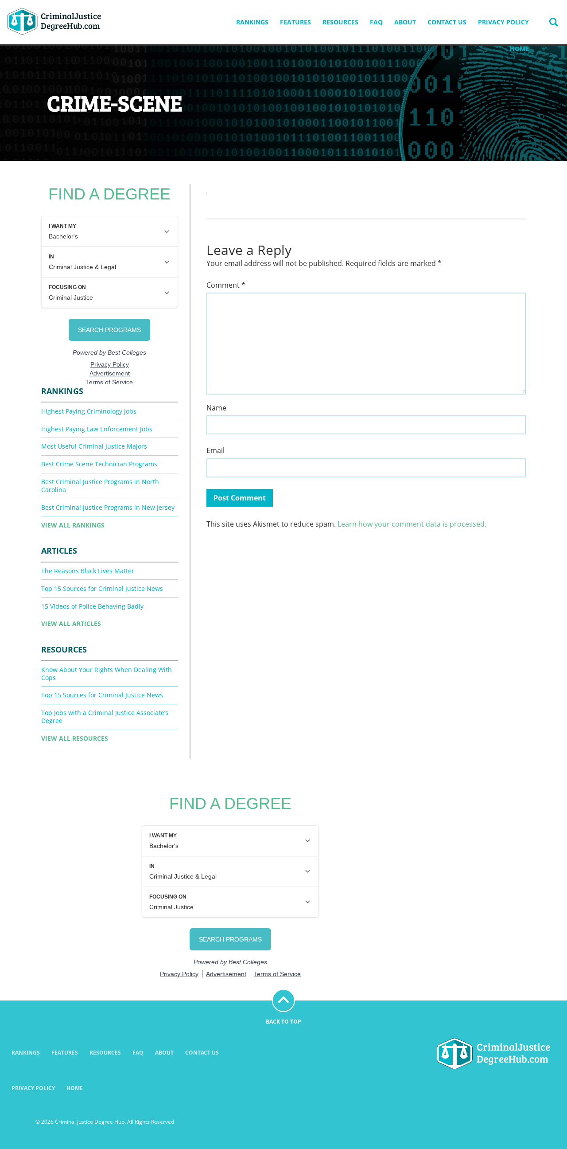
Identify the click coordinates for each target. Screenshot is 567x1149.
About (405, 22)
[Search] (553, 22)
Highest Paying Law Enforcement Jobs (96, 429)
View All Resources (74, 738)
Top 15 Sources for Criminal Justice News (102, 588)
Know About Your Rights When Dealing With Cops (106, 673)
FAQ (376, 22)
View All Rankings (73, 525)
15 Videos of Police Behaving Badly (92, 606)
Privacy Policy (503, 22)
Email (215, 450)
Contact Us (446, 22)
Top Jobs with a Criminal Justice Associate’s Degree (104, 716)
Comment (225, 285)
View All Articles (71, 623)
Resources (340, 22)
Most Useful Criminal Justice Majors (94, 446)
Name (216, 408)
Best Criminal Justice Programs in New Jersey (108, 507)
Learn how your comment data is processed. (412, 524)
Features (295, 22)
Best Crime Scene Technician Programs (99, 464)
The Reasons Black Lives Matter (87, 571)
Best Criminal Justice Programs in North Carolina (100, 485)
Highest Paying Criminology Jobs (88, 411)
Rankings (252, 22)
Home (519, 48)
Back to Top (283, 1021)
